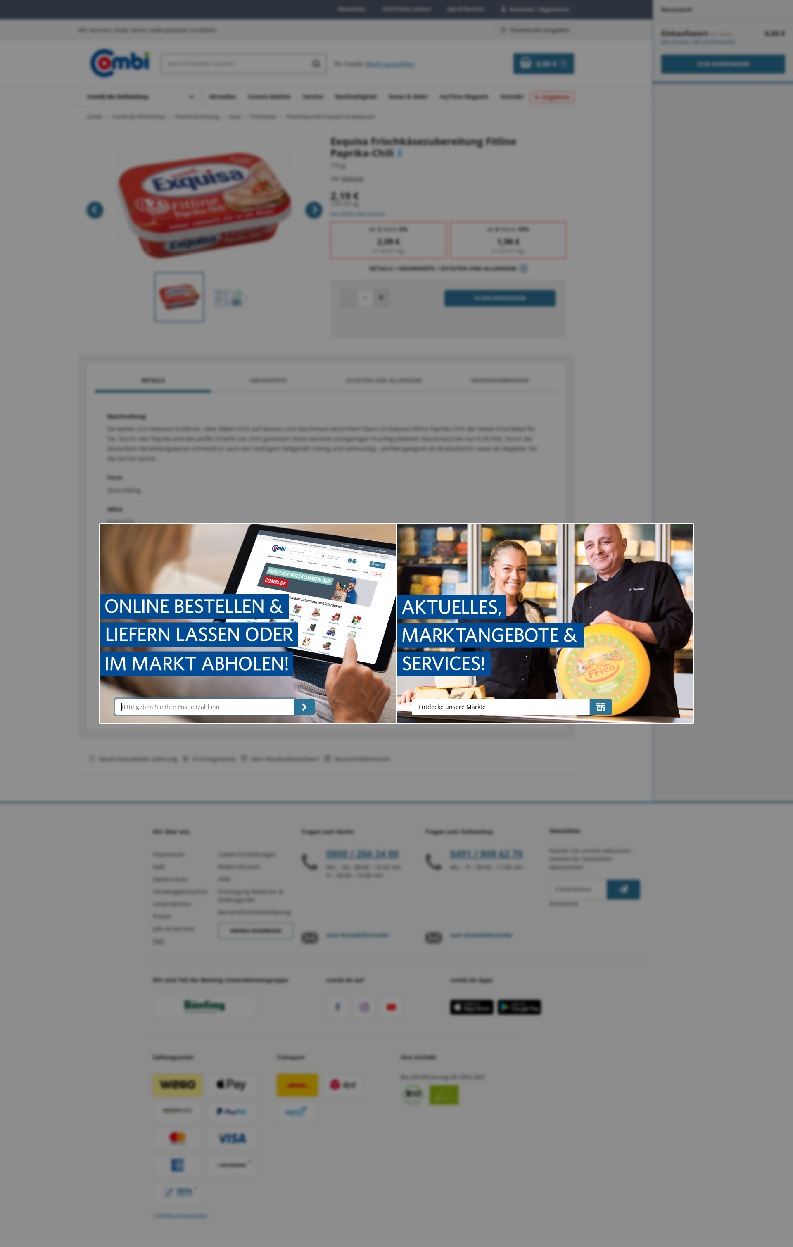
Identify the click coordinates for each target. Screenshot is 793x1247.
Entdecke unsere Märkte (452, 707)
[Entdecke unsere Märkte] (601, 707)
